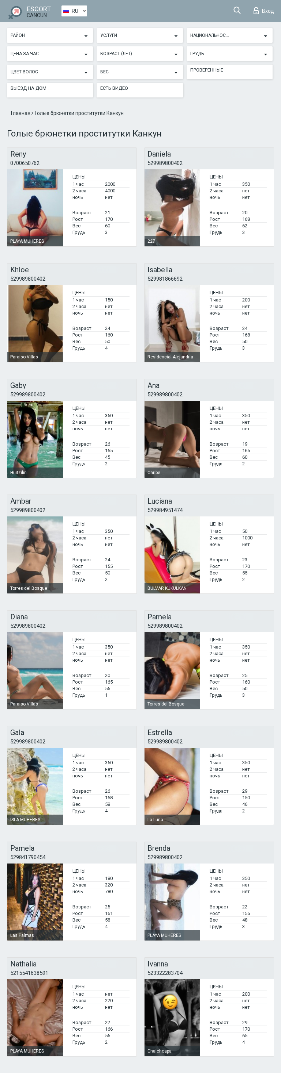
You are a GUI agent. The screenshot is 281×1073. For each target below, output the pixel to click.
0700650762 (25, 163)
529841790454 (27, 857)
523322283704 (165, 973)
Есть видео (114, 88)
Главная (21, 113)
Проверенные (206, 70)
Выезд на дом (28, 88)
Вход (268, 11)
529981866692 (165, 279)
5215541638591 (29, 973)
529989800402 (165, 163)
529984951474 (165, 510)
